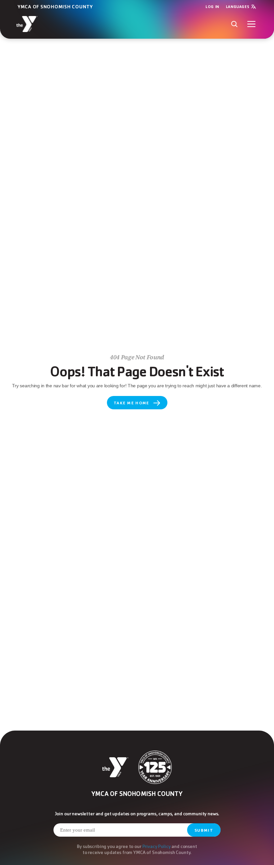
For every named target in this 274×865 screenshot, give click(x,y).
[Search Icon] (234, 24)
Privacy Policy (156, 846)
